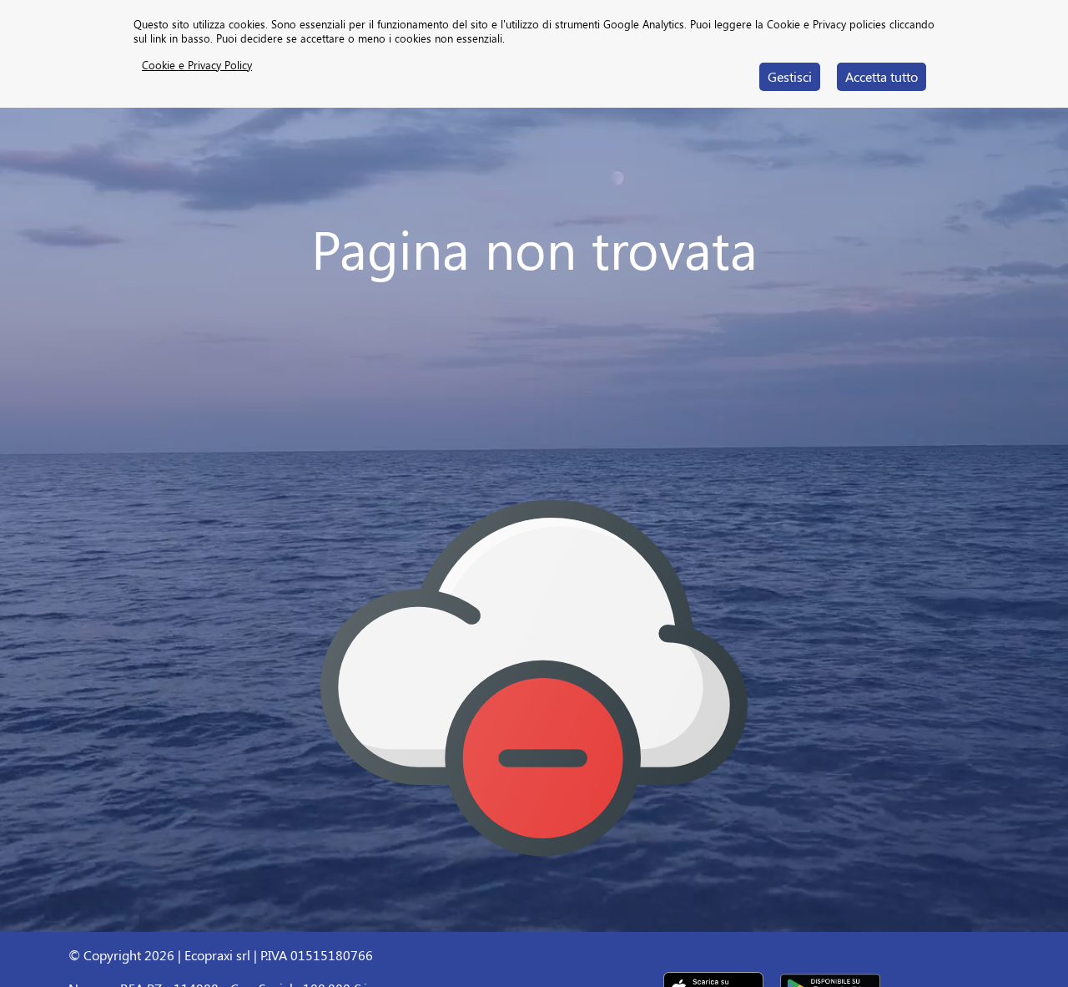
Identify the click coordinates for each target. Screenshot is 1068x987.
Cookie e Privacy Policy (197, 65)
